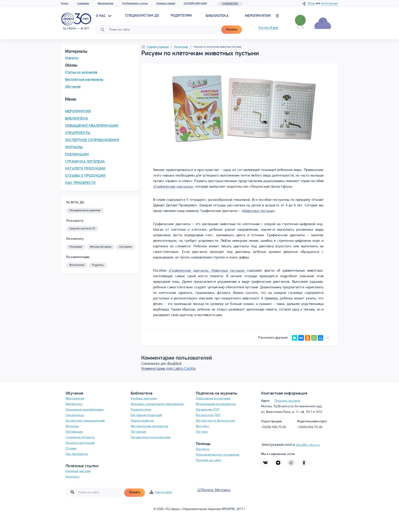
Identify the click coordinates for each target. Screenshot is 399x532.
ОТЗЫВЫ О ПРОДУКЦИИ (85, 176)
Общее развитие (142, 421)
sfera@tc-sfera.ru (308, 445)
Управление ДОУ (207, 409)
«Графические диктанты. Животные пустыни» (208, 271)
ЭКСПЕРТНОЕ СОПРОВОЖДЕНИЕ (92, 140)
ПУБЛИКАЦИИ (77, 154)
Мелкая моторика (100, 247)
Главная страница (158, 47)
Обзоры (71, 65)
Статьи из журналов (81, 72)
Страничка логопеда (80, 437)
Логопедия (138, 432)
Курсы (64, 3)
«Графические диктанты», (173, 187)
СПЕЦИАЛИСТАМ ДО (142, 16)
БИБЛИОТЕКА (76, 119)
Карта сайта (163, 492)
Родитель (97, 265)
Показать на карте (288, 401)
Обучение (73, 87)
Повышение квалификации (84, 409)
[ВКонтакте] (301, 338)
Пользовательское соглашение (217, 455)
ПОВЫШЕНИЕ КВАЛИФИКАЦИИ (91, 126)
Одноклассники (304, 462)
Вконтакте (265, 462)
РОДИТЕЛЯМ (181, 16)
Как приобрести (77, 454)
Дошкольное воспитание (213, 398)
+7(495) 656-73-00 (309, 427)
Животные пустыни (258, 211)
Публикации (74, 432)
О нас (101, 16)
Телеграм (291, 462)
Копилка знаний (165, 3)
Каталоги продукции (80, 443)
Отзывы (71, 448)
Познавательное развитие (85, 210)
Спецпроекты (75, 415)
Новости (71, 58)
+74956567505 (229, 3)
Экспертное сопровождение (85, 421)
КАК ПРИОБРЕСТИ (80, 183)
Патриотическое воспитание (151, 437)
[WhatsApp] (314, 338)
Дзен (278, 462)
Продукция (181, 47)
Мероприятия (105, 3)
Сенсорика (125, 247)
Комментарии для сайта (168, 369)
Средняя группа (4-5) (82, 228)
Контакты (202, 449)
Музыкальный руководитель (216, 404)
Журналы (72, 426)
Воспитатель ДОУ (208, 415)
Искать (231, 29)
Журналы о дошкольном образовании (157, 404)
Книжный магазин (78, 471)
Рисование (76, 247)
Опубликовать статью (135, 3)
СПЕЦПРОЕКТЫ (77, 133)
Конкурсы (72, 477)
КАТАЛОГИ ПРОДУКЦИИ (85, 169)
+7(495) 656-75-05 (273, 427)
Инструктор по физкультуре (215, 421)
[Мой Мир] (320, 338)
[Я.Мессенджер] (294, 338)
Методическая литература (149, 426)
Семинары (83, 3)
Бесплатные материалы (84, 79)
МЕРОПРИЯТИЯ (78, 111)
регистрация (329, 3)
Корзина (268, 28)
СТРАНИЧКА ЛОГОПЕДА (85, 162)
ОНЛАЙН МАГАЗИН (195, 3)
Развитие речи (141, 409)
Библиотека (217, 16)
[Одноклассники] (307, 338)
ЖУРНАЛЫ (74, 147)
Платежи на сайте (208, 460)
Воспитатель (77, 265)
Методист (202, 426)
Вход (311, 3)
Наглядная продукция (146, 415)
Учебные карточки (144, 398)
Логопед (202, 432)
